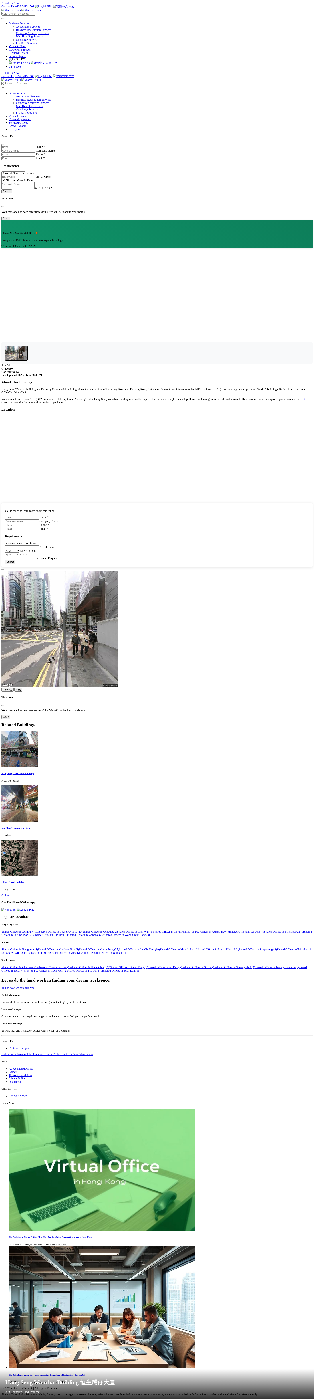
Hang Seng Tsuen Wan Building (17, 773)
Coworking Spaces (20, 49)
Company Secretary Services (32, 33)
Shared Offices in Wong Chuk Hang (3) (127, 934)
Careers (13, 1071)
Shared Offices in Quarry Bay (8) (210, 931)
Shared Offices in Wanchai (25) (86, 934)
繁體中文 (51, 62)
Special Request (44, 187)
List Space (15, 66)
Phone (40, 154)
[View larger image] (16, 353)
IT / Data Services (26, 43)
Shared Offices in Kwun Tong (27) (99, 949)
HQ (302, 399)
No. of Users (43, 176)
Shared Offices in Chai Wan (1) (135, 931)
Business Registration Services (33, 29)
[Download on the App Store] (9, 909)
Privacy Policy (17, 1078)
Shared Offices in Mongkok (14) (178, 949)
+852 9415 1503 (24, 6)
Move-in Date (25, 180)
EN (49, 6)
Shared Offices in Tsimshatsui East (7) (28, 952)
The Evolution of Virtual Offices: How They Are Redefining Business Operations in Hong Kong (50, 1237)
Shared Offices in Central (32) (99, 931)
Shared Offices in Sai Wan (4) (247, 931)
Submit (6, 191)
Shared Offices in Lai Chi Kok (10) (139, 949)
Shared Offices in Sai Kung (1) (166, 967)
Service (30, 173)
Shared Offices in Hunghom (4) (19, 949)
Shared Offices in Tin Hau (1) (51, 934)
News (16, 3)
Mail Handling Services (29, 36)
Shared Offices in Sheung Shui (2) (235, 967)
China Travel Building (13, 882)
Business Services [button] (19, 23)
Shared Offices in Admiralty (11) (20, 931)
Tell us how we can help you (18, 987)
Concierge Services (27, 39)
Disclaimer (15, 1081)
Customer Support (19, 1048)
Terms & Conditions (20, 1075)
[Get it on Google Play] (25, 909)
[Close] (2, 144)
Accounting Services (28, 26)
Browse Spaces (17, 56)
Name (40, 146)
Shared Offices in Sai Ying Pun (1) (284, 931)
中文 (71, 6)
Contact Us (7, 6)
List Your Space (18, 1095)
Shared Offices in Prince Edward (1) (218, 949)
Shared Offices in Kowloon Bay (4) (58, 949)
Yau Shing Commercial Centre (17, 828)
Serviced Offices (18, 52)
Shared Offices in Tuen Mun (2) (48, 970)
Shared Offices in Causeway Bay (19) (60, 931)
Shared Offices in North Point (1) (172, 931)
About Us (7, 3)
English (25, 62)
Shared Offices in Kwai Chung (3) (90, 967)
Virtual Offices (17, 46)
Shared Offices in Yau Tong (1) (85, 970)
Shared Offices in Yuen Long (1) (121, 970)
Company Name (45, 150)
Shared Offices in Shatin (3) (200, 967)
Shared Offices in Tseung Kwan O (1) (277, 967)
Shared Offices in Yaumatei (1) (109, 952)
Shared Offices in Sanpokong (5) (258, 949)
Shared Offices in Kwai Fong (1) (129, 967)
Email (40, 158)
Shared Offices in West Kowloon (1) (71, 952)
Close (6, 218)
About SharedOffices (21, 1068)
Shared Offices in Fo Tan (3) (54, 967)
